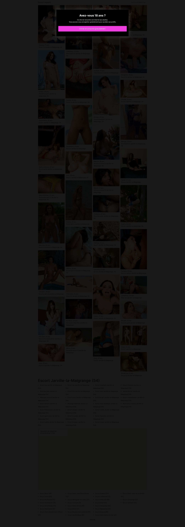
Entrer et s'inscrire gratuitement (92, 29)
